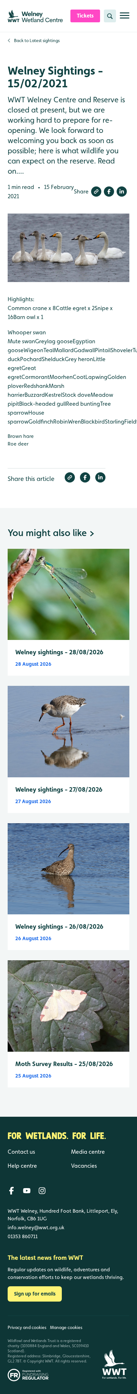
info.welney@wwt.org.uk (36, 1227)
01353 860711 (23, 1236)
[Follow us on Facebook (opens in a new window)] (11, 1190)
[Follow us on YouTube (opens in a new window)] (27, 1190)
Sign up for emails (34, 1294)
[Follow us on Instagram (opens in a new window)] (42, 1190)
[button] (96, 191)
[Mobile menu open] (124, 18)
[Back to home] (114, 1348)
